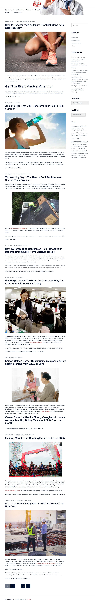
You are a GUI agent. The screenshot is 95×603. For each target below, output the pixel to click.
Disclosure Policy (76, 43)
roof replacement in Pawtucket (19, 228)
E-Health (28, 10)
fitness (81, 135)
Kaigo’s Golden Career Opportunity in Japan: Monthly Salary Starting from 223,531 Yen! (35, 362)
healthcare (76, 142)
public (86, 153)
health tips (17, 102)
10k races (10, 487)
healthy (73, 144)
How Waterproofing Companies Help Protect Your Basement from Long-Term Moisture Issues (33, 250)
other (76, 153)
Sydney (29, 599)
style (80, 155)
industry (85, 144)
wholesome (79, 157)
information (74, 146)
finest (77, 135)
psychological (81, 153)
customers (73, 133)
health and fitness (21, 21)
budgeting (73, 128)
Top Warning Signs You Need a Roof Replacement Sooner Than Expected (33, 178)
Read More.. (16, 96)
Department (8, 10)
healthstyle (84, 142)
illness (81, 144)
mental (84, 151)
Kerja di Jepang (46, 411)
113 (23, 586)
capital (77, 128)
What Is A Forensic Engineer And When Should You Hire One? (34, 505)
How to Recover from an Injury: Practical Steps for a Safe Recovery (34, 26)
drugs (83, 133)
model (73, 153)
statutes (77, 155)
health (79, 138)
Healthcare (19, 10)
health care (31, 21)
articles (79, 126)
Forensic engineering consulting (46, 563)
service (73, 155)
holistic (77, 144)
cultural (85, 130)
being (83, 126)
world (84, 157)
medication (82, 148)
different (78, 133)
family (86, 133)
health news (30, 434)
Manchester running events (12, 490)
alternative (74, 126)
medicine (74, 151)
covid (81, 131)
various (73, 157)
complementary (75, 131)
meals (73, 148)
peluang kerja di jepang (35, 342)
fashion (73, 135)
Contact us (74, 37)
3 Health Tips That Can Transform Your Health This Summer (34, 107)
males (79, 146)
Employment (19, 277)
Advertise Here (75, 40)
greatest (73, 138)
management (84, 146)
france (84, 135)
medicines (79, 151)
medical (77, 148)
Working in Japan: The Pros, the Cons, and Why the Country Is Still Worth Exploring (34, 282)
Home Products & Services (22, 174)
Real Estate (28, 500)
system (83, 155)
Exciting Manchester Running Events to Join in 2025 (35, 438)
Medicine (7, 12)
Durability (38, 10)
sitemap (73, 46)
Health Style (17, 12)
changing (82, 128)
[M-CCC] (37, 3)
